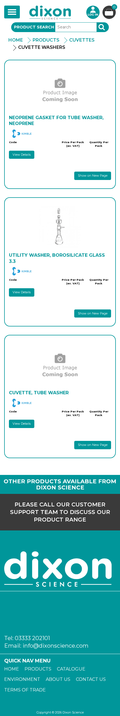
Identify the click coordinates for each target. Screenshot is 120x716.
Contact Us (91, 679)
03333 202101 (32, 638)
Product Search (34, 27)
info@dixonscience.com (55, 645)
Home (15, 40)
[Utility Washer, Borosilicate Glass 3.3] (60, 227)
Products (46, 40)
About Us (58, 679)
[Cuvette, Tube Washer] (60, 365)
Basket (114, 7)
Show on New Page (92, 175)
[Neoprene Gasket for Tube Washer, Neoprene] (60, 89)
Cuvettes (82, 40)
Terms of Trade (25, 690)
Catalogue (71, 669)
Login (93, 12)
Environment (22, 679)
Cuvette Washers (41, 47)
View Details (22, 155)
